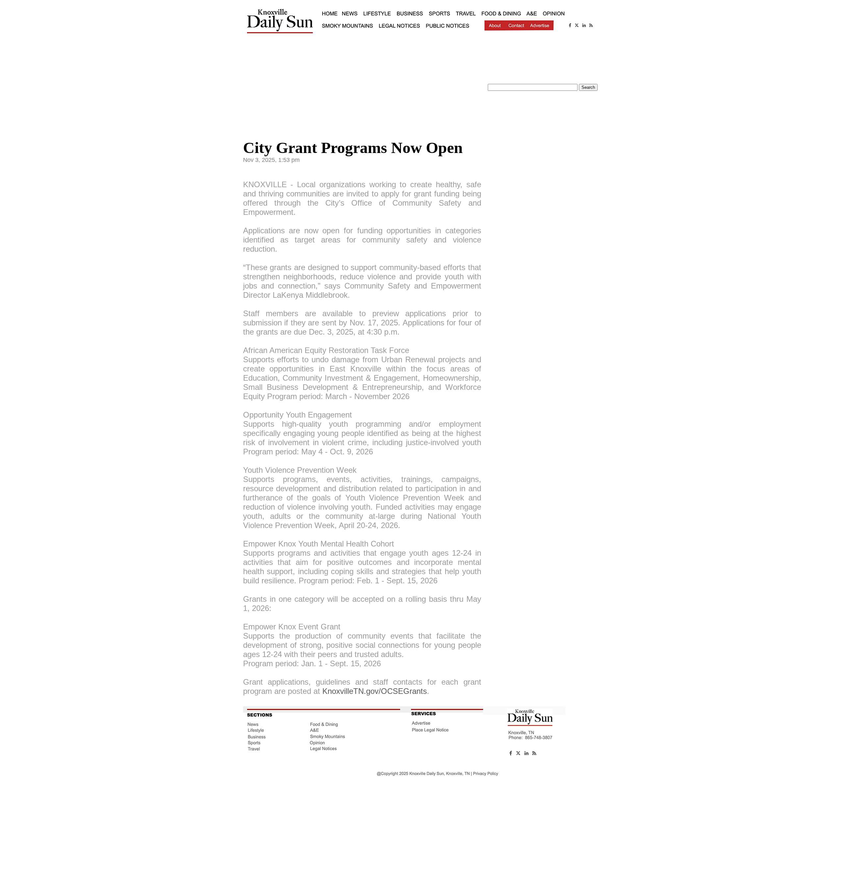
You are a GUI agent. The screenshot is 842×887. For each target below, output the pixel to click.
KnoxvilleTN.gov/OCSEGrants (374, 691)
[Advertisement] (362, 87)
